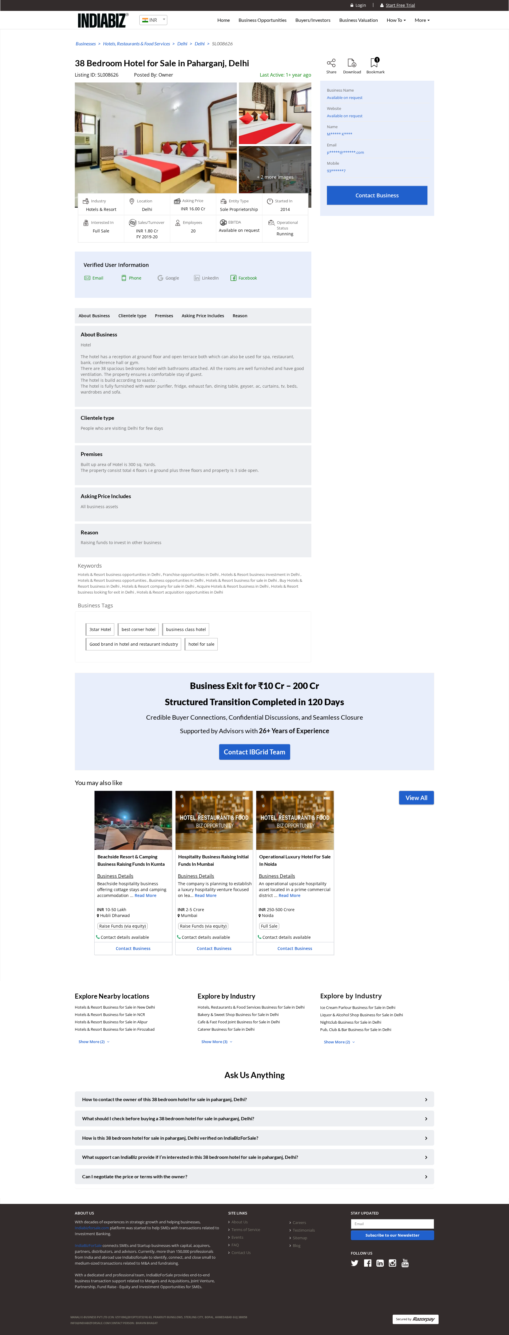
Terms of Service (246, 1229)
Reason (240, 315)
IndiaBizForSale (88, 1245)
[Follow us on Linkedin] (382, 1262)
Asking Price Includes (203, 315)
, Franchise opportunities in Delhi (190, 574)
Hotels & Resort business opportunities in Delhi (119, 574)
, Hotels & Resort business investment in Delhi (259, 574)
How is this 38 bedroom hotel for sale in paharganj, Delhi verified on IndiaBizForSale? (170, 1138)
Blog (296, 1245)
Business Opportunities (263, 20)
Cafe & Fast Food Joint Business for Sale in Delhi (239, 1022)
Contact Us (241, 1252)
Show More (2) (92, 1041)
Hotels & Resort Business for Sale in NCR (110, 1014)
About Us (240, 1222)
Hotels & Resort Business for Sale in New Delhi (115, 1007)
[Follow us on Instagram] (394, 1262)
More (421, 20)
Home (223, 20)
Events (237, 1237)
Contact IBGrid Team (254, 752)
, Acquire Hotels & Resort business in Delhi (231, 586)
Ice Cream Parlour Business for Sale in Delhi (357, 1007)
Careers (299, 1222)
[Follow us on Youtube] (407, 1262)
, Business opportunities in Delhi (175, 580)
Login (359, 5)
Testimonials (304, 1230)
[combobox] (153, 20)
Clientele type (132, 315)
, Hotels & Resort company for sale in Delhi (157, 586)
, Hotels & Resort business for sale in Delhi (240, 580)
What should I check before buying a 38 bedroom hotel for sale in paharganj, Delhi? (168, 1118)
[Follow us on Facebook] (370, 1262)
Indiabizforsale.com (92, 1227)
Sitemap (300, 1237)
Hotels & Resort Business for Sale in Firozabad (115, 1029)
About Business (94, 315)
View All (416, 797)
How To (395, 20)
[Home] (103, 25)
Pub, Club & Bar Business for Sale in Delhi (355, 1029)
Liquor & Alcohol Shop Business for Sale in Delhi (361, 1014)
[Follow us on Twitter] (357, 1262)
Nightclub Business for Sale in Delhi (350, 1022)
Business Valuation (358, 20)
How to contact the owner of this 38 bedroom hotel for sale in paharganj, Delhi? (164, 1099)
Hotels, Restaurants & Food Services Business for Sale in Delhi (251, 1007)
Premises (164, 315)
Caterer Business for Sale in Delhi (226, 1029)
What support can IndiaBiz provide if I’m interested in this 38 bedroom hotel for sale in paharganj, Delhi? (190, 1157)
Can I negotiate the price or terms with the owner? (134, 1176)
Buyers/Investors (312, 20)
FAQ (235, 1245)
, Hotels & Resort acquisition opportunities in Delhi (179, 592)
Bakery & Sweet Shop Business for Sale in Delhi (238, 1014)
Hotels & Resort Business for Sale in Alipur (111, 1022)
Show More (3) (214, 1041)
